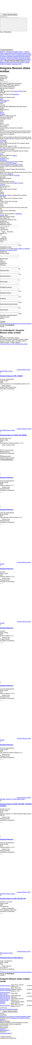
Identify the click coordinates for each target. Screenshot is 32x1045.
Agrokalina (3, 62)
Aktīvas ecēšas (13, 53)
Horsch (15, 62)
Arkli (19, 58)
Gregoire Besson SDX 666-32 (11, 958)
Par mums (3, 1009)
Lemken (26, 62)
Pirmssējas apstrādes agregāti (9, 56)
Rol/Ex (2, 64)
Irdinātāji (15, 58)
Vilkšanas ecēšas (10, 55)
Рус (3, 1013)
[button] (16, 41)
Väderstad (15, 64)
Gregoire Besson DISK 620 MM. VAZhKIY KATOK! (5, 1001)
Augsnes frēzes (25, 58)
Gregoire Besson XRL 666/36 (11, 376)
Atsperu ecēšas (22, 53)
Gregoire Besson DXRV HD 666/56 (13, 435)
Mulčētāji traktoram (24, 56)
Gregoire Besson (6, 477)
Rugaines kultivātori (6, 58)
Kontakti (15, 1009)
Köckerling (21, 62)
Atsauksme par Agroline (18, 1018)
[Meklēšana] (13, 24)
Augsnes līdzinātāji (16, 59)
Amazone (10, 62)
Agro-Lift (27, 61)
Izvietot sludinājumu (7, 459)
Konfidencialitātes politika (23, 1016)
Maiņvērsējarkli (26, 55)
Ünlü (19, 64)
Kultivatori (19, 55)
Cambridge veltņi (5, 59)
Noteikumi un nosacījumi (7, 1016)
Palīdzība (9, 1009)
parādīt (3, 321)
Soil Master (7, 64)
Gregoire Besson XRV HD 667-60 (13, 898)
